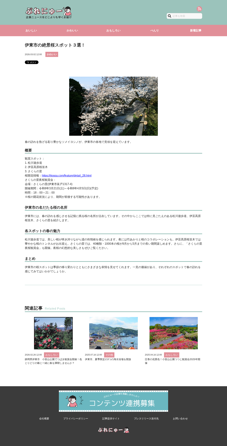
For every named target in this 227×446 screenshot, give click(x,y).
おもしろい (113, 30)
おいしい (31, 30)
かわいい (72, 30)
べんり (154, 30)
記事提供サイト (111, 418)
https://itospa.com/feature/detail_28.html (67, 175)
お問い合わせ (180, 418)
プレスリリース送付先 (146, 418)
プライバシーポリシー (75, 418)
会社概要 (44, 418)
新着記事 (195, 30)
